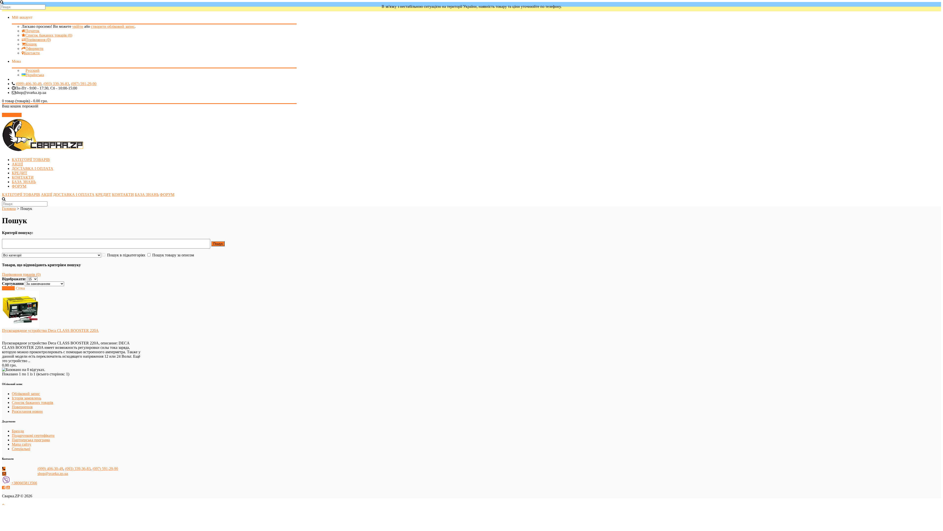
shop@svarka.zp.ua (53, 474)
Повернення (22, 407)
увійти (77, 26)
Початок (32, 31)
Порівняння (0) (38, 40)
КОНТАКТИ (23, 177)
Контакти (32, 53)
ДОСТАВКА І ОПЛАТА (32, 168)
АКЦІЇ (17, 164)
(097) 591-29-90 (84, 84)
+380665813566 (24, 483)
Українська (35, 75)
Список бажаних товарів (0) (48, 35)
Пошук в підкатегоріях (126, 255)
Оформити (34, 48)
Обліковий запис (26, 394)
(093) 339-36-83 (56, 84)
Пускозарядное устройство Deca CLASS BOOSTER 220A (50, 330)
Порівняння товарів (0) (21, 274)
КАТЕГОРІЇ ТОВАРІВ (31, 160)
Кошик (31, 44)
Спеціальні (21, 449)
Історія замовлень (26, 398)
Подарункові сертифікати (33, 435)
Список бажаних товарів (32, 402)
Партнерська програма (31, 440)
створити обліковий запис (113, 26)
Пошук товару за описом (173, 255)
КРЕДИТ (19, 173)
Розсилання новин (27, 411)
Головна (9, 208)
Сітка (20, 288)
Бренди (18, 431)
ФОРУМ (19, 186)
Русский (33, 70)
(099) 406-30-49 (29, 84)
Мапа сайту (21, 444)
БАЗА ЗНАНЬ (24, 182)
